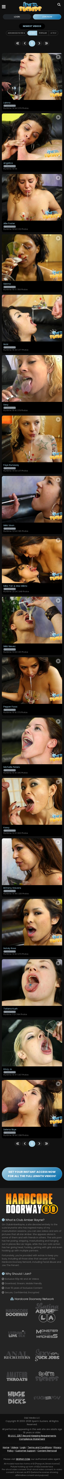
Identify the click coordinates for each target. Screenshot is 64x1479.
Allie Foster (9, 223)
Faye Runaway (11, 465)
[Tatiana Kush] (32, 982)
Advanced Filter (16, 33)
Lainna (6, 102)
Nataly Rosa (9, 948)
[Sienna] (32, 257)
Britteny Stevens (12, 888)
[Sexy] (32, 378)
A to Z (53, 33)
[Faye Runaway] (32, 439)
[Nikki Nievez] (32, 620)
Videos (14, 1447)
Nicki (5, 344)
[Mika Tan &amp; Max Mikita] (32, 559)
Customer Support (25, 1450)
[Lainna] (32, 76)
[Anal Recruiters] (17, 1355)
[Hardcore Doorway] (17, 1312)
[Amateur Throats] (17, 1376)
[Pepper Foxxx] (32, 680)
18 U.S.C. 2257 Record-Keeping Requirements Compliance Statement (32, 1437)
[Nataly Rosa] (32, 922)
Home (6, 1447)
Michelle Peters (11, 767)
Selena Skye (9, 1129)
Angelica (8, 163)
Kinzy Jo (7, 1069)
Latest (32, 33)
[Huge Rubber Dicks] (17, 1397)
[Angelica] (32, 136)
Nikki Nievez (9, 646)
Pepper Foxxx (10, 706)
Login (17, 16)
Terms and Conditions (40, 1447)
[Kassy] (32, 801)
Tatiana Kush (10, 1008)
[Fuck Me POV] (47, 1397)
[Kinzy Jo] (32, 1043)
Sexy (5, 404)
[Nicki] (32, 318)
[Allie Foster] (32, 197)
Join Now (47, 16)
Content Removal (47, 1450)
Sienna (7, 284)
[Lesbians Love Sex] (17, 1333)
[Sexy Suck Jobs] (47, 1355)
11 (32, 43)
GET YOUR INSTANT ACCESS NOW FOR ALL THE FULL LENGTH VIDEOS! (32, 1174)
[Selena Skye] (32, 1103)
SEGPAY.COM (23, 1459)
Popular (43, 33)
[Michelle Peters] (32, 741)
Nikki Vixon (8, 525)
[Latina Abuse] (47, 1312)
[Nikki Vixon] (32, 499)
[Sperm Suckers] (31, 7)
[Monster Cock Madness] (47, 1333)
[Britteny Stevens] (32, 861)
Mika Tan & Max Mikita (15, 586)
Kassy (6, 827)
